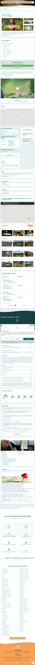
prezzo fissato (19, 67)
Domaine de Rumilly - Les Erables (24, 575)
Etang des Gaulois (22, 592)
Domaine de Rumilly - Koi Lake (24, 570)
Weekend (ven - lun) (11, 141)
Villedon (21, 626)
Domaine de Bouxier (5, 601)
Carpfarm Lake (4, 577)
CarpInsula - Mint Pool (5, 584)
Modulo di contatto (26, 660)
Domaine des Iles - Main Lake (23, 580)
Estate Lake (21, 584)
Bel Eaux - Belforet (4, 568)
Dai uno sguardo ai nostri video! (22, 101)
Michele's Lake (22, 615)
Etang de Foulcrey (22, 588)
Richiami (22, 660)
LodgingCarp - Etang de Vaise (24, 602)
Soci (11, 660)
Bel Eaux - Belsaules (5, 570)
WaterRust (21, 629)
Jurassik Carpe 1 (4, 618)
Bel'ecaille (3, 574)
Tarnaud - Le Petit (22, 623)
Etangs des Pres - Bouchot (23, 598)
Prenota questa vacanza (17, 65)
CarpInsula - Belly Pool (5, 578)
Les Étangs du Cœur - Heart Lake (6, 630)
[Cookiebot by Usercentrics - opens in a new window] (30, 325)
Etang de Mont (21, 591)
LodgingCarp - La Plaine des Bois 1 (24, 608)
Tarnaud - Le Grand (22, 622)
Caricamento (30, 225)
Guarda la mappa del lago (4, 151)
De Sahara (3, 599)
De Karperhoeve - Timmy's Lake (6, 595)
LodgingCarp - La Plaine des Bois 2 (24, 609)
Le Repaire (3, 629)
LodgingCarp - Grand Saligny (23, 606)
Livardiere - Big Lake (5, 632)
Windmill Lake (21, 630)
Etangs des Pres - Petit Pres (23, 601)
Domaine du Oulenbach (23, 581)
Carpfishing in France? (21, 657)
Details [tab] (17, 327)
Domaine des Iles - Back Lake (23, 578)
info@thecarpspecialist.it (26, 651)
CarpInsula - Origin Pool (5, 585)
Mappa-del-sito (8, 660)
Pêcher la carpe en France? (17, 658)
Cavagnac (3, 587)
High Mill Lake (4, 613)
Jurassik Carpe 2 (4, 619)
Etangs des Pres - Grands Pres (24, 599)
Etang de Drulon (22, 587)
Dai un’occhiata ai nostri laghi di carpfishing (17, 638)
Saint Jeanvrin (22, 619)
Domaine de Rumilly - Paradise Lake (24, 577)
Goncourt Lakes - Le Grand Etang (6, 606)
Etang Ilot (21, 594)
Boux (3, 575)
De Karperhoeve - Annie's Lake (6, 588)
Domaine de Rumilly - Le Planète (24, 574)
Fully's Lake (3, 602)
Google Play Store (9, 385)
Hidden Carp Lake (4, 612)
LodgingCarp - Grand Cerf (23, 605)
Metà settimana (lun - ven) (12, 140)
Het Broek (3, 609)
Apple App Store (4, 385)
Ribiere (21, 618)
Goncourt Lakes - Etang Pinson (6, 605)
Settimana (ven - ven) (12, 143)
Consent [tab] (6, 327)
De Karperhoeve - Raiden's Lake (6, 594)
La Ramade (3, 622)
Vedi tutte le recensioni (9, 75)
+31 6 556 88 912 (17, 654)
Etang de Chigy (22, 585)
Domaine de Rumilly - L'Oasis (23, 571)
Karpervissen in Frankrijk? (14, 657)
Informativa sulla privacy (16, 660)
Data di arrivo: (3, 144)
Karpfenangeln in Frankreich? (28, 657)
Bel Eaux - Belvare (4, 571)
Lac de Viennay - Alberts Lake (6, 625)
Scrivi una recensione (6, 303)
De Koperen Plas (4, 598)
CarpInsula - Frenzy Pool (5, 581)
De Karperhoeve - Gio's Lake (6, 591)
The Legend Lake (22, 625)
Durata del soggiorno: (3, 141)
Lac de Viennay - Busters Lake (6, 626)
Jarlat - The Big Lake (5, 615)
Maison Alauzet (22, 612)
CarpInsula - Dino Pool (5, 580)
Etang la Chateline (22, 595)
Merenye (21, 613)
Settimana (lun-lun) (11, 142)
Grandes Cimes (4, 608)
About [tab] (29, 327)
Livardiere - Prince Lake (5, 633)
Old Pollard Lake (22, 616)
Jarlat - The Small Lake (5, 616)
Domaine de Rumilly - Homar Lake (24, 568)
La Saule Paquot (4, 623)
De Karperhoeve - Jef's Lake (6, 592)
